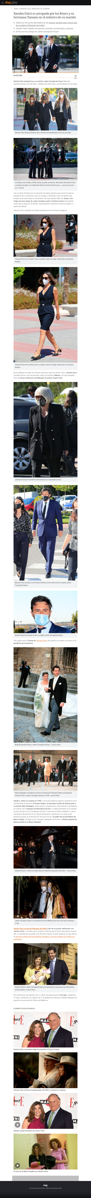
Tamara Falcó (41, 641)
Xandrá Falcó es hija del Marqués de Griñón (30, 929)
